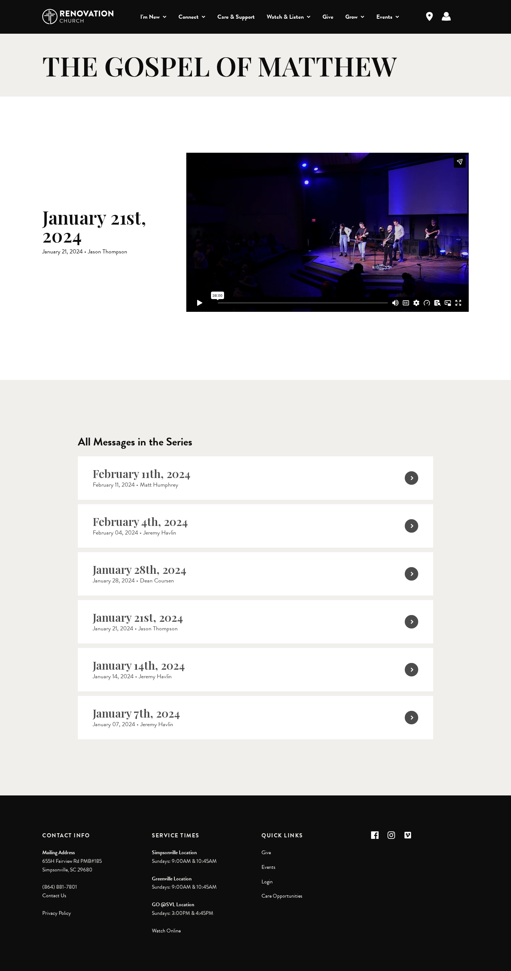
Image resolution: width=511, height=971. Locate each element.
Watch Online (166, 931)
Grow (351, 16)
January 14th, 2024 (139, 665)
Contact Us (54, 896)
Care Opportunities (281, 896)
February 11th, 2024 (141, 473)
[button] (375, 835)
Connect (188, 16)
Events (384, 16)
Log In (446, 16)
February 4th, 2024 (140, 521)
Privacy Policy (56, 913)
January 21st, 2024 (138, 617)
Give (327, 16)
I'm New (150, 16)
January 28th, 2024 (139, 569)
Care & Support (236, 16)
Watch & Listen (285, 16)
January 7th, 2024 (136, 713)
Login (267, 882)
